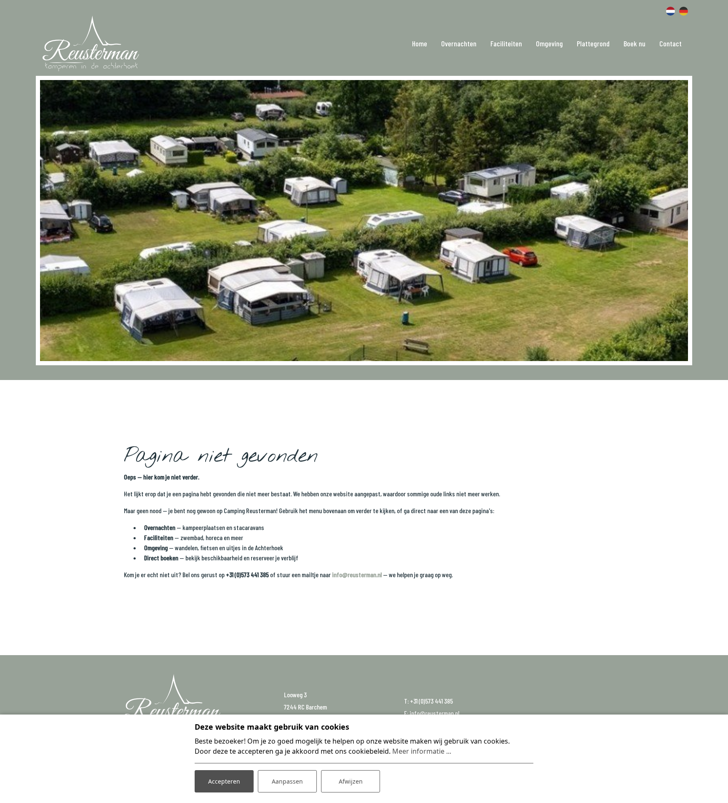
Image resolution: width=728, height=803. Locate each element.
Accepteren (224, 781)
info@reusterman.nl (357, 574)
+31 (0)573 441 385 (431, 701)
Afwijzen (351, 781)
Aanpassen (287, 781)
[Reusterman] (91, 43)
